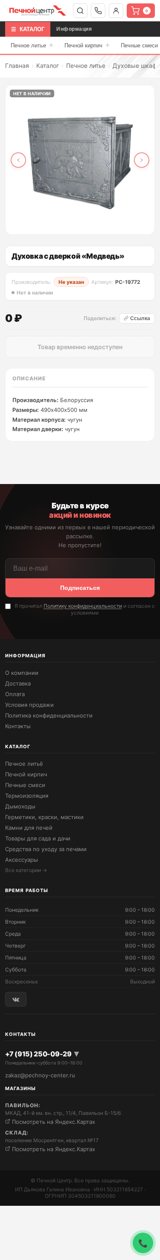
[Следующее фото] (141, 160)
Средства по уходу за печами (46, 849)
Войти (116, 10)
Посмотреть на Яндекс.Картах (52, 1121)
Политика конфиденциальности (49, 715)
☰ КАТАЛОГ (27, 29)
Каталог (47, 65)
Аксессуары (21, 859)
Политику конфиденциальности (83, 606)
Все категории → (26, 870)
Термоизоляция (26, 795)
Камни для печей (28, 827)
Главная (17, 65)
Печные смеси (25, 785)
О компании (21, 672)
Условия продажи (29, 704)
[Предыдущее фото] (18, 160)
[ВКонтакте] (15, 999)
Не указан (71, 282)
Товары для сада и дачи (37, 838)
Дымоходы (20, 806)
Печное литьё (24, 763)
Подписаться (80, 587)
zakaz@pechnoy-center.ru (40, 1075)
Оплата (15, 694)
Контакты (18, 726)
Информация (74, 29)
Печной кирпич (87, 45)
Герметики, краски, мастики (44, 817)
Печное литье (32, 45)
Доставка (18, 683)
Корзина (146, 11)
